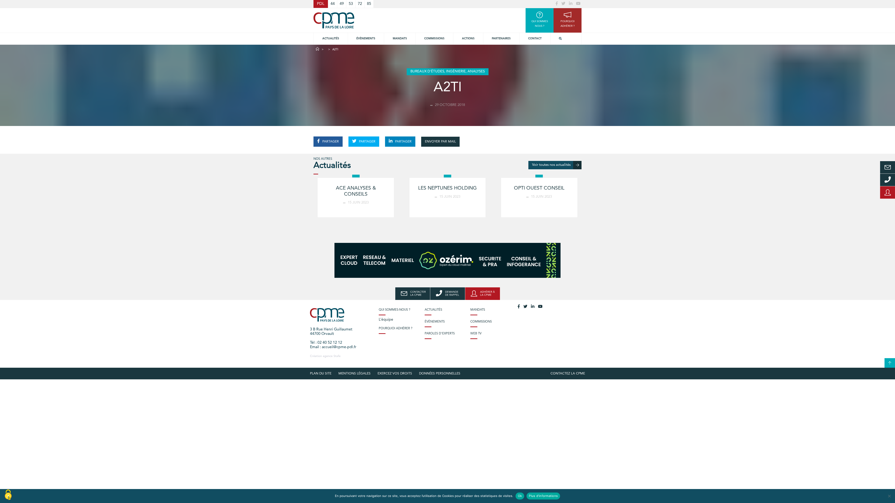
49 (342, 4)
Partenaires (501, 38)
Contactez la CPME (568, 373)
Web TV (476, 333)
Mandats (400, 38)
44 (332, 4)
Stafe (337, 356)
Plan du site (320, 373)
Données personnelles (439, 373)
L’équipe (386, 320)
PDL (320, 4)
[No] (889, 496)
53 (351, 4)
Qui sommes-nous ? (394, 309)
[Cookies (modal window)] (8, 495)
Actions (468, 38)
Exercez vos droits (395, 373)
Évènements (365, 38)
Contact (535, 38)
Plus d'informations (543, 496)
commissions (434, 38)
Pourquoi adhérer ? (395, 328)
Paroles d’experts (440, 333)
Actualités (330, 38)
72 (360, 4)
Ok (520, 496)
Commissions (481, 321)
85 (369, 4)
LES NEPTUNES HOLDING (447, 188)
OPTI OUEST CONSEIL (539, 188)
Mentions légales (354, 373)
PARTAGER (330, 141)
